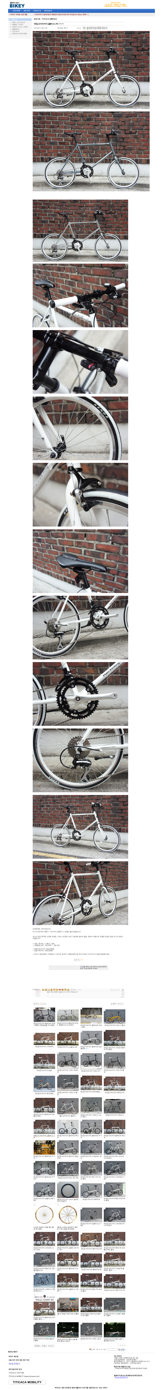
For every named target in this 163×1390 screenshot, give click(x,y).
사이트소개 (37, 10)
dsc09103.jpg (92, 27)
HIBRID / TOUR (17, 25)
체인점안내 (48, 10)
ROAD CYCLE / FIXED (20, 27)
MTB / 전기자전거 (18, 22)
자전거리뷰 (16, 10)
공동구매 (27, 10)
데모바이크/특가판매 (19, 33)
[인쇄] (78, 28)
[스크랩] (80, 28)
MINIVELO (15, 29)
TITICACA (15, 31)
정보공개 (146, 1361)
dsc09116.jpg (92, 28)
